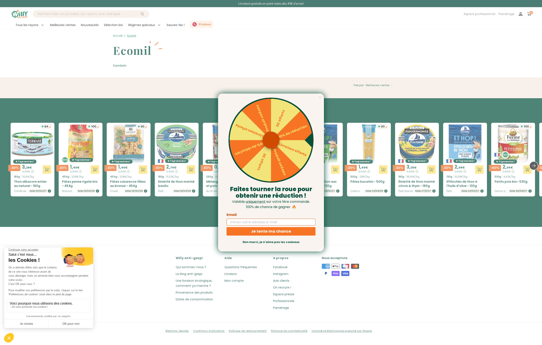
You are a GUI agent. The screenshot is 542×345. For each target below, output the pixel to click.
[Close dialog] (320, 97)
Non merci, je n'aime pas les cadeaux (271, 242)
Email (232, 214)
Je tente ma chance (271, 231)
